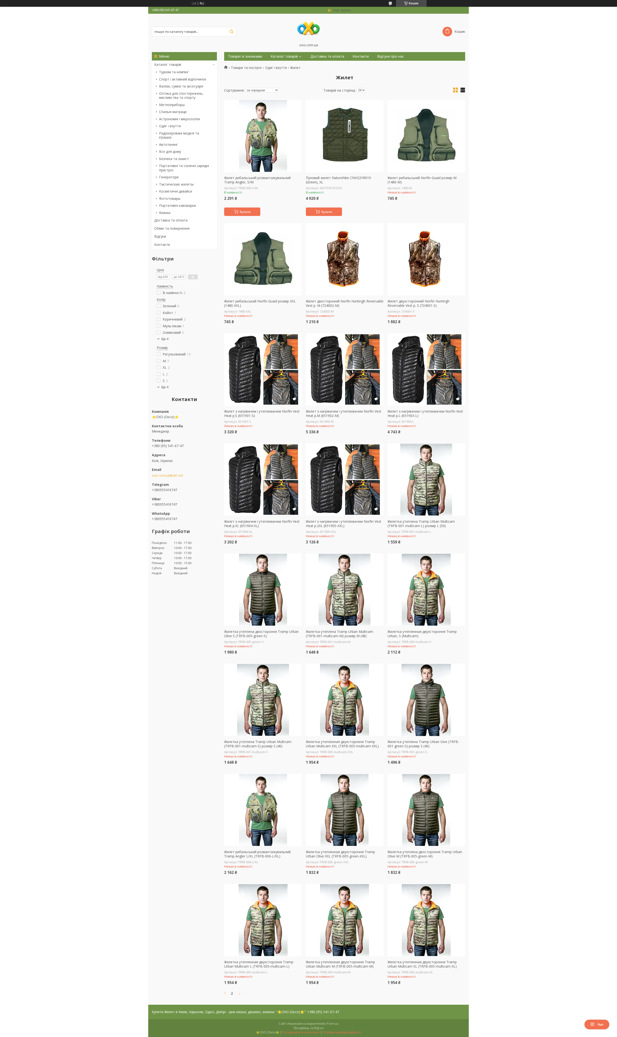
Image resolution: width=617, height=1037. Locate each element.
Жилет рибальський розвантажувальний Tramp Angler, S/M (257, 180)
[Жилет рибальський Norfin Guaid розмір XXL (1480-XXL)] (263, 259)
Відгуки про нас (390, 56)
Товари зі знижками (245, 56)
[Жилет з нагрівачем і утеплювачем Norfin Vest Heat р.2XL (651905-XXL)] (344, 479)
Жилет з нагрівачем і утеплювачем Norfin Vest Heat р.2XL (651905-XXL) (343, 523)
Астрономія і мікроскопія (179, 119)
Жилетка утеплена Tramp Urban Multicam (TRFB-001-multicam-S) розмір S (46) (257, 744)
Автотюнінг (168, 144)
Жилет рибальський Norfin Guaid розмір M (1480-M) (422, 180)
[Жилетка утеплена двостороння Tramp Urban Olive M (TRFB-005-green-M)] (426, 810)
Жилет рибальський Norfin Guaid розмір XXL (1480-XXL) (260, 303)
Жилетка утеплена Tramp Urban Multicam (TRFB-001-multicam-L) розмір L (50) (421, 523)
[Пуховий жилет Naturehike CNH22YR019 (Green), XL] (344, 136)
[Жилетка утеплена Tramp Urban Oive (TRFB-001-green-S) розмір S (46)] (426, 700)
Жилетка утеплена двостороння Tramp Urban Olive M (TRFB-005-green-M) (425, 854)
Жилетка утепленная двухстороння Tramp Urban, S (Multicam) (422, 633)
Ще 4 (164, 339)
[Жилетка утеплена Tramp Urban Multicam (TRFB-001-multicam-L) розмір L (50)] (426, 479)
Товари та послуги (246, 68)
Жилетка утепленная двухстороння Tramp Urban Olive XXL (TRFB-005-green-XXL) (340, 854)
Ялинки (164, 212)
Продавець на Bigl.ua (308, 1028)
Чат (600, 1024)
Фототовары (169, 198)
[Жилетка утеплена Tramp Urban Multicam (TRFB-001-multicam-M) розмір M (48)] (344, 590)
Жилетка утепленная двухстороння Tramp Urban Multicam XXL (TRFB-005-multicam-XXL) (342, 744)
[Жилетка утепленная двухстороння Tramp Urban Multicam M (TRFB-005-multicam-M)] (344, 920)
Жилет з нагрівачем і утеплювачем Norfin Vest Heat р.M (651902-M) (343, 413)
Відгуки (160, 236)
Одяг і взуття (170, 126)
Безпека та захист (174, 158)
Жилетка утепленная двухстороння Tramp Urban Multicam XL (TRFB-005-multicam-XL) (422, 964)
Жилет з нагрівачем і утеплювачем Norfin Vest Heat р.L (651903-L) (425, 413)
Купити (245, 212)
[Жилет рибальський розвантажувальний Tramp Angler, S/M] (263, 136)
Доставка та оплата (171, 220)
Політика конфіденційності (342, 1032)
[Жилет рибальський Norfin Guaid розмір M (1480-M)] (426, 136)
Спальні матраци (173, 111)
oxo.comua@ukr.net (167, 475)
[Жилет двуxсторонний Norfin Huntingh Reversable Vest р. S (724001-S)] (426, 259)
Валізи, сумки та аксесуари (181, 86)
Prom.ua (332, 1024)
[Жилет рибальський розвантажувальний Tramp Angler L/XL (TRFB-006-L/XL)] (263, 810)
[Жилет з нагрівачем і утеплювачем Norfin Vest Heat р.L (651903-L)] (426, 369)
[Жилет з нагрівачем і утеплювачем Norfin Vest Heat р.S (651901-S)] (263, 369)
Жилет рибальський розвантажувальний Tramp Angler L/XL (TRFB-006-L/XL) (257, 854)
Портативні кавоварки (177, 205)
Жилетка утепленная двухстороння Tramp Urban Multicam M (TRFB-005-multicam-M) (340, 964)
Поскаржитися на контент (301, 1032)
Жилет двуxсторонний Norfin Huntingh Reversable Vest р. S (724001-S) (418, 303)
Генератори (169, 177)
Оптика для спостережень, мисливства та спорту (181, 95)
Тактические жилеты (176, 184)
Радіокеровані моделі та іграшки (179, 135)
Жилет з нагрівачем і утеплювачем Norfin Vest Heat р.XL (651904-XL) (262, 523)
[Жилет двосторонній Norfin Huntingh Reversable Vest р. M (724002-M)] (344, 259)
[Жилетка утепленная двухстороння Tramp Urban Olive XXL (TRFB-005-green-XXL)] (344, 810)
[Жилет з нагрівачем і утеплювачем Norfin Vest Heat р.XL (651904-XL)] (263, 479)
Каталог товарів (167, 64)
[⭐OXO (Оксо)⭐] (308, 28)
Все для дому (170, 151)
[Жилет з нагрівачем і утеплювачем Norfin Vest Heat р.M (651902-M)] (344, 369)
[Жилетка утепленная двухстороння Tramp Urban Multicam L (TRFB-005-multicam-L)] (263, 920)
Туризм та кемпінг (174, 72)
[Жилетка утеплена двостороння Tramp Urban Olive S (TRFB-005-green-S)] (263, 590)
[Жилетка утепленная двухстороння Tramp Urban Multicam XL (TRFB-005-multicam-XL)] (426, 920)
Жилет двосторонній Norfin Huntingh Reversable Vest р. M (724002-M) (344, 303)
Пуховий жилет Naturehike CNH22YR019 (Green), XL (338, 180)
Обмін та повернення (171, 228)
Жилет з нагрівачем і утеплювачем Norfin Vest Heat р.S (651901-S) (262, 413)
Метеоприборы (172, 104)
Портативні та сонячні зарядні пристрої (184, 167)
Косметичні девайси (175, 191)
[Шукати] (231, 31)
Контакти (162, 244)
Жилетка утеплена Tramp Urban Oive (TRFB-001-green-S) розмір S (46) (423, 744)
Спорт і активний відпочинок (182, 79)
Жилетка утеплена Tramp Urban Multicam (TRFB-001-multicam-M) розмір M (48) (339, 633)
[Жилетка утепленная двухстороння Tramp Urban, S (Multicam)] (426, 590)
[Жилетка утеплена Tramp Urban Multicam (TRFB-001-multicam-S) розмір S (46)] (263, 700)
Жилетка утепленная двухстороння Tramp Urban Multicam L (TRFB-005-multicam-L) (258, 964)
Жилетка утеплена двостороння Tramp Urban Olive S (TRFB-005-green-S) (261, 633)
